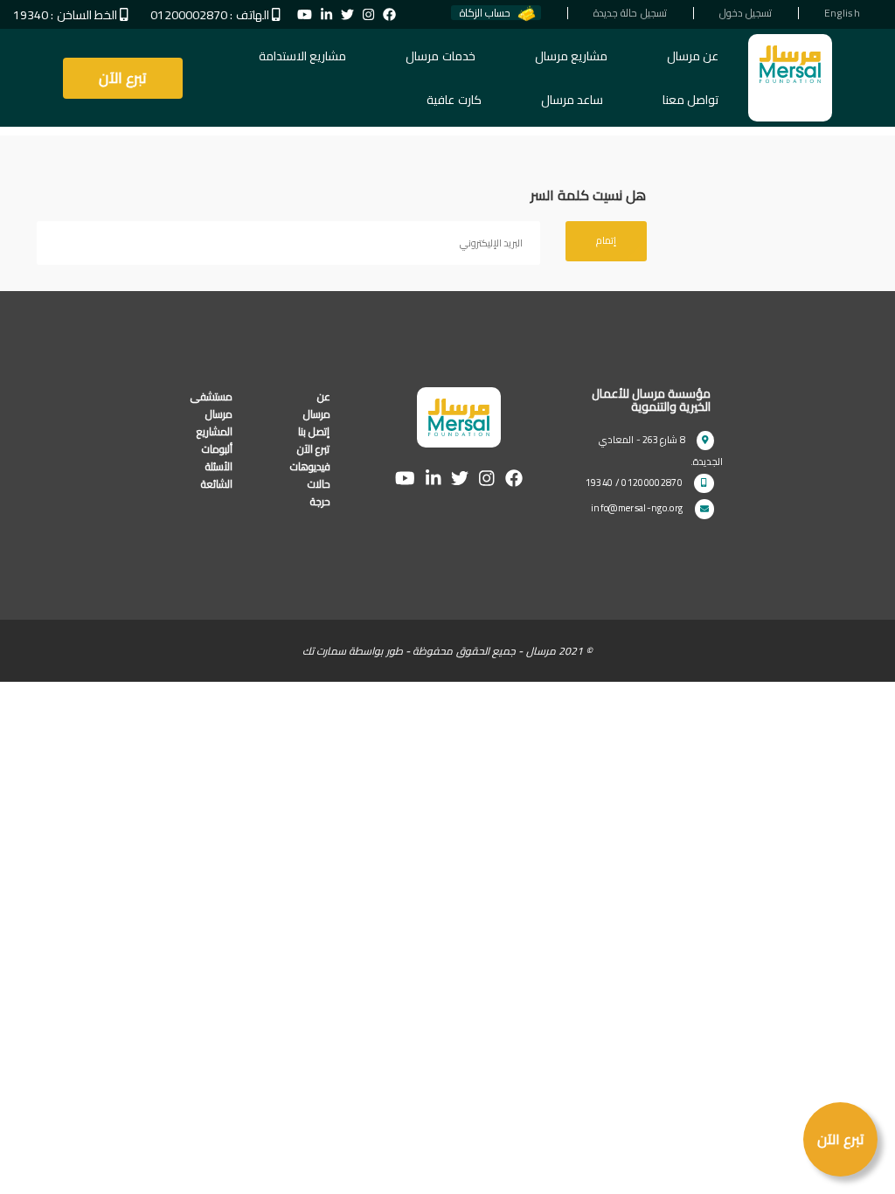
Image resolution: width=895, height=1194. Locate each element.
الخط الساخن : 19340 (66, 14)
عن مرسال (692, 56)
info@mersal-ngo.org (637, 508)
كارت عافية (454, 99)
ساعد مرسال (572, 99)
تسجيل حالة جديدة (630, 13)
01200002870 (652, 482)
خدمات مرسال (440, 56)
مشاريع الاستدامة (302, 56)
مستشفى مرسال (211, 405)
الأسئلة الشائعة (216, 475)
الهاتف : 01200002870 (210, 14)
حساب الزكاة (485, 13)
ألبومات (217, 449)
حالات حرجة (319, 492)
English (842, 13)
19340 (600, 482)
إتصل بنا (314, 431)
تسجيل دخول (745, 13)
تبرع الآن (123, 78)
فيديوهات (310, 466)
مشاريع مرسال (571, 56)
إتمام (606, 240)
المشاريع (214, 431)
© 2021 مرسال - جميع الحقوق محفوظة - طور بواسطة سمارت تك (447, 651)
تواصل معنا (690, 99)
